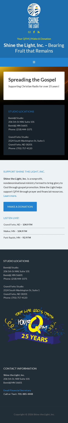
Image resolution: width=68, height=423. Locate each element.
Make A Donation (41, 38)
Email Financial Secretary (17, 390)
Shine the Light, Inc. (34, 15)
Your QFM (23, 38)
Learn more (9, 195)
